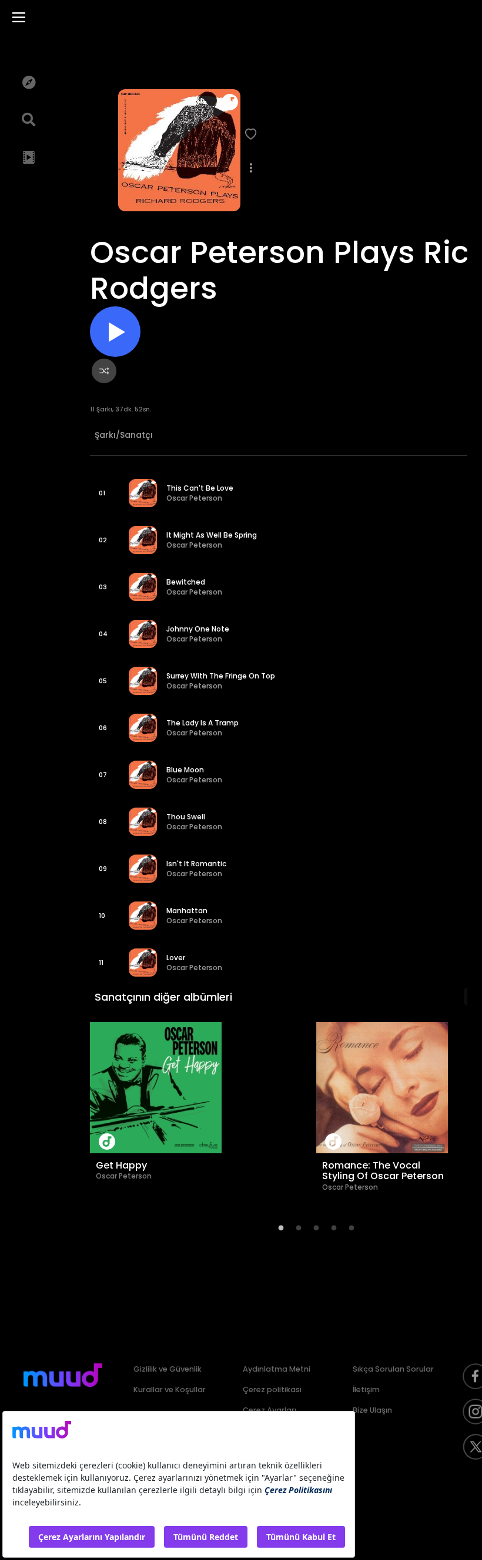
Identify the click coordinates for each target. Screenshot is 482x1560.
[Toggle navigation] (19, 17)
